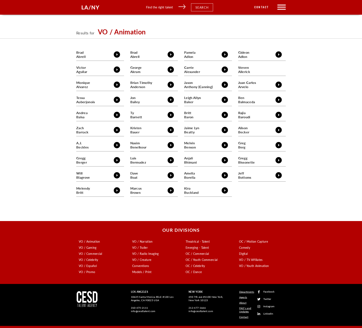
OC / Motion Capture (253, 241)
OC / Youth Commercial (202, 260)
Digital (243, 253)
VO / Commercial (90, 253)
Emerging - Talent (197, 247)
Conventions (140, 266)
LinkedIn (268, 313)
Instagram (269, 306)
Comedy (244, 247)
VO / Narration (142, 241)
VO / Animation (89, 241)
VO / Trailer (140, 247)
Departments (246, 292)
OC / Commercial (197, 253)
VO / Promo (87, 272)
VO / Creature (141, 260)
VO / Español (88, 266)
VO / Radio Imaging (145, 253)
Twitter (267, 299)
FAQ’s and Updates (245, 309)
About (243, 303)
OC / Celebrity (195, 266)
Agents (243, 297)
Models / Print (141, 272)
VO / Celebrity (88, 260)
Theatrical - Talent (198, 241)
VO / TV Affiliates (251, 260)
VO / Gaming (88, 247)
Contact (261, 7)
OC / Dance (194, 272)
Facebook (269, 291)
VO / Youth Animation (254, 266)
